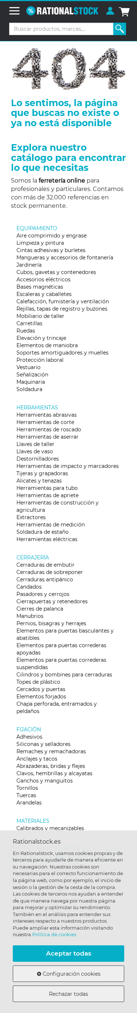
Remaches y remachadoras (51, 751)
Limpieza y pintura (40, 243)
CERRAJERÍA (32, 557)
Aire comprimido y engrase (51, 235)
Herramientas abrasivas (46, 415)
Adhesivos (29, 737)
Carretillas (29, 323)
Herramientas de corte (45, 422)
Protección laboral (40, 360)
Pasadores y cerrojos (42, 594)
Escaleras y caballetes (44, 294)
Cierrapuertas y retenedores (52, 601)
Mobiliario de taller (40, 316)
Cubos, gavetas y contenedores (56, 272)
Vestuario (28, 367)
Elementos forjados (41, 696)
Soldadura (29, 389)
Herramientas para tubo (47, 488)
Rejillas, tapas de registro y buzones (61, 308)
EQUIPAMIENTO (36, 228)
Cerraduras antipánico (44, 579)
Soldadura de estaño (42, 532)
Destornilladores (37, 458)
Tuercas (26, 795)
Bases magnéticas (39, 287)
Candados (29, 587)
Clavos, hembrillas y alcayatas (54, 773)
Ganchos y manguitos (44, 780)
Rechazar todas (68, 994)
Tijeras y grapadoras (42, 473)
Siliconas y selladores (43, 744)
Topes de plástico (38, 682)
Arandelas (29, 802)
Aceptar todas (68, 953)
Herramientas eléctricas (46, 539)
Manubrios (29, 616)
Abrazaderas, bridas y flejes (50, 766)
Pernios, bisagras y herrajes (51, 623)
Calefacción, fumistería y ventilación (62, 301)
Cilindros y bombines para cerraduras (64, 674)
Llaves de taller (35, 444)
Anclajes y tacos (36, 758)
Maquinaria (30, 382)
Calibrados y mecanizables (50, 828)
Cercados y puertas (40, 689)
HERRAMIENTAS (37, 407)
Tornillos (27, 788)
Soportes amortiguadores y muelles (62, 352)
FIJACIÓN (28, 729)
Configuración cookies (70, 974)
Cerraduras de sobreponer (49, 572)
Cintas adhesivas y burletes (50, 250)
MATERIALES (32, 821)
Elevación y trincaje (41, 338)
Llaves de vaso (34, 451)
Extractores (31, 517)
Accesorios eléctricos (43, 279)
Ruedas (25, 330)
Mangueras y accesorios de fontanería (64, 257)
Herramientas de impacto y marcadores (67, 466)
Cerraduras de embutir (45, 565)
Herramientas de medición (50, 524)
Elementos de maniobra (47, 345)
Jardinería (29, 265)
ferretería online (62, 180)
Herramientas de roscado (48, 429)
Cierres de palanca (39, 608)
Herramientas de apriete (47, 495)
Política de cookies (54, 934)
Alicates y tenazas (39, 480)
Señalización (32, 374)
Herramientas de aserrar (47, 437)
